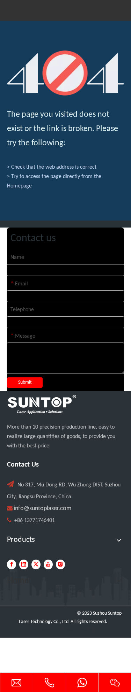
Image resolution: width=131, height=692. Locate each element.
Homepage (19, 186)
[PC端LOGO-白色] (42, 404)
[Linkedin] (23, 564)
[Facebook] (11, 564)
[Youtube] (48, 564)
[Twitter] (36, 564)
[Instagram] (60, 564)
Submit (25, 382)
